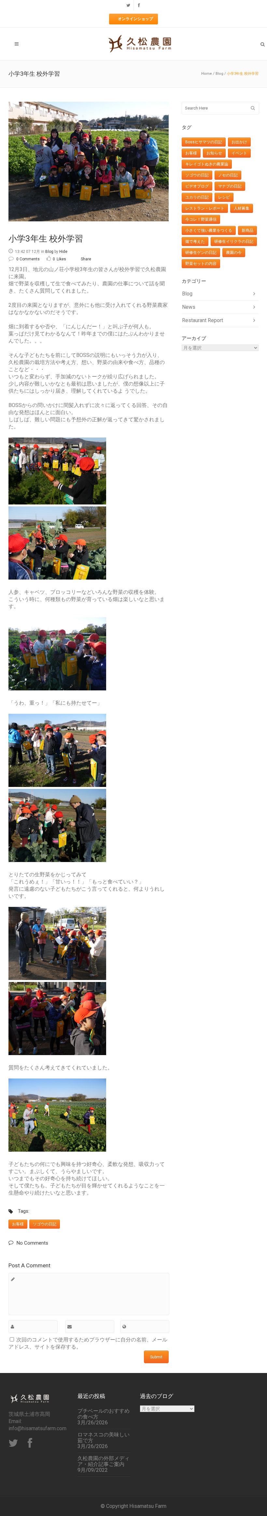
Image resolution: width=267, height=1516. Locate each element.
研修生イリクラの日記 (233, 241)
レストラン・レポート (204, 208)
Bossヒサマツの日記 (203, 142)
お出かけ (239, 142)
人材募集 (241, 208)
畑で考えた (195, 241)
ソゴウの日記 (44, 1224)
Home (206, 74)
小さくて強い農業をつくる (208, 230)
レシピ (224, 197)
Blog (219, 74)
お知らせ (214, 153)
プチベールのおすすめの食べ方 (103, 1414)
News (188, 307)
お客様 (18, 1224)
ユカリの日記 (197, 197)
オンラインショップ (135, 19)
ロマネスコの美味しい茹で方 (103, 1438)
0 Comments (28, 259)
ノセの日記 (228, 175)
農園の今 (234, 252)
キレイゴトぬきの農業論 (206, 164)
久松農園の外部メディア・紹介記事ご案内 (103, 1461)
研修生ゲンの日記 (201, 252)
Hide (63, 251)
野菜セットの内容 (201, 263)
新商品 (247, 230)
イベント (239, 153)
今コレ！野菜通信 (201, 219)
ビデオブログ (197, 186)
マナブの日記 (230, 186)
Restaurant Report (202, 320)
